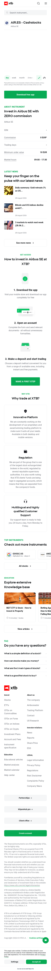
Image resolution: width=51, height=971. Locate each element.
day (7, 77)
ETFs (6, 705)
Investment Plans (12, 734)
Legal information (35, 760)
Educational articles (13, 759)
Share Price (32, 743)
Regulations (32, 770)
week (14, 77)
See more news (23, 242)
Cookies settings (36, 938)
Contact (30, 715)
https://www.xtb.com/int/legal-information (22, 885)
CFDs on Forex (11, 718)
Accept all (36, 962)
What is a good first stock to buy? (20, 675)
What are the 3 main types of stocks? (22, 668)
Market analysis (11, 764)
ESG (29, 748)
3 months (31, 77)
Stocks (7, 700)
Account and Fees (12, 739)
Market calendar (11, 769)
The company (33, 700)
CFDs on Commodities (10, 712)
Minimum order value (14, 152)
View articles (24, 629)
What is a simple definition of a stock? (22, 653)
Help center (9, 775)
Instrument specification (10, 746)
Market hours (10, 159)
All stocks (24, 566)
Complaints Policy (35, 780)
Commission (10, 137)
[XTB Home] (7, 3)
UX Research (33, 720)
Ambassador (33, 705)
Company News (34, 786)
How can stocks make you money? (21, 661)
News (29, 732)
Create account (25, 833)
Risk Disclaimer (34, 775)
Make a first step (25, 381)
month (22, 77)
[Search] (38, 3)
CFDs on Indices (11, 723)
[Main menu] (46, 3)
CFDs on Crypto (11, 729)
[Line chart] (39, 77)
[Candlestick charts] (44, 77)
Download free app (25, 94)
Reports (30, 737)
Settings (14, 962)
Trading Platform (35, 710)
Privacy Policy (33, 765)
